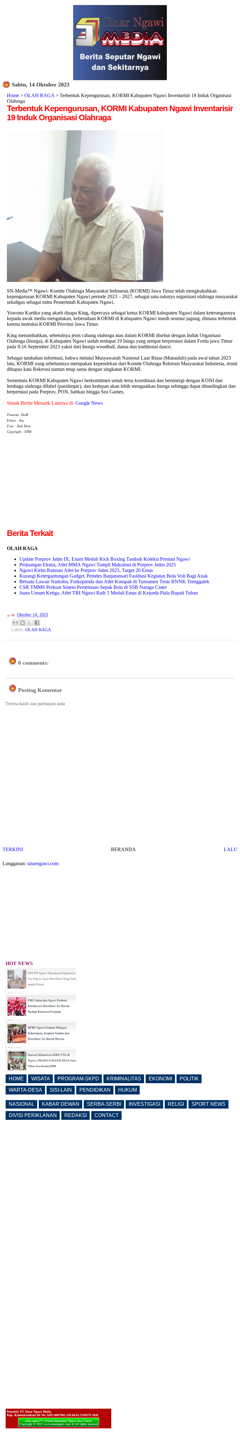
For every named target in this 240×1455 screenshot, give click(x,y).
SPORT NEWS (209, 1104)
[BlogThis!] (22, 623)
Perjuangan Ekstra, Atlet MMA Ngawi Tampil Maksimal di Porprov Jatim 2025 (97, 564)
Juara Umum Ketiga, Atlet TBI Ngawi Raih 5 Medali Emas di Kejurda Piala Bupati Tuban (108, 592)
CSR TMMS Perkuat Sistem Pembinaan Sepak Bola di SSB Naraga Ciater (93, 587)
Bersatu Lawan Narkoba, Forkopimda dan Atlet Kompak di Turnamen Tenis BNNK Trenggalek (114, 581)
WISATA (40, 1078)
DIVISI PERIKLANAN (33, 1115)
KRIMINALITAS (124, 1078)
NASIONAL (21, 1104)
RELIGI (176, 1104)
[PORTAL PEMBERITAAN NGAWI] (120, 78)
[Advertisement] (59, 483)
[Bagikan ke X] (30, 623)
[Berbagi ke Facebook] (37, 623)
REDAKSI (75, 1115)
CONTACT (106, 1115)
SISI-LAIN (61, 1090)
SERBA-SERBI (104, 1104)
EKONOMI (160, 1078)
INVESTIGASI (144, 1104)
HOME (16, 1078)
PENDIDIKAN (95, 1090)
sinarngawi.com (42, 863)
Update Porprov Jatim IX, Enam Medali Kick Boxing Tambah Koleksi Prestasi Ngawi (104, 559)
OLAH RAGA (39, 95)
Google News (89, 403)
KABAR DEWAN (60, 1104)
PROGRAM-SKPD (78, 1078)
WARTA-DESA (25, 1090)
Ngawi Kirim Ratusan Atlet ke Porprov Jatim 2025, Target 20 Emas (86, 570)
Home (13, 95)
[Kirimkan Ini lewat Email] (15, 623)
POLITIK (189, 1078)
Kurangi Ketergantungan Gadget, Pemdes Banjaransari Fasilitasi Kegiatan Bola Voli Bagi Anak (113, 576)
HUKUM (127, 1090)
